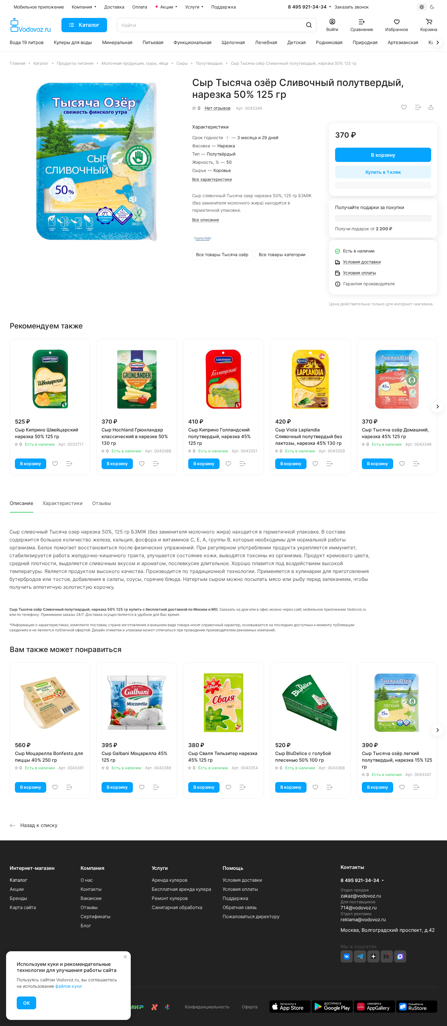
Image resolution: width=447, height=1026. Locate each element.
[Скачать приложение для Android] (332, 1006)
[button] (437, 406)
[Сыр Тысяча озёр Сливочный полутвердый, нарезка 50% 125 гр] (96, 161)
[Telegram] (360, 956)
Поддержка (235, 898)
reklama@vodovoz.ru (363, 919)
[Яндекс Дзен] (373, 956)
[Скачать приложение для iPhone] (289, 1006)
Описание (21, 503)
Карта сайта (23, 907)
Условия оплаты (240, 889)
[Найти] (309, 25)
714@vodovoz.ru (359, 908)
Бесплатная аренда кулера (181, 889)
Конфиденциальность (207, 1006)
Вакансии (91, 898)
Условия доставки (242, 880)
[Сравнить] (418, 107)
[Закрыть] (125, 956)
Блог (86, 925)
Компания (92, 868)
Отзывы (101, 503)
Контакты (91, 889)
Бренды (18, 898)
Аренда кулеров (169, 880)
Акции (17, 889)
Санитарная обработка (177, 907)
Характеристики (63, 503)
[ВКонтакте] (347, 956)
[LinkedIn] (400, 956)
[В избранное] (403, 107)
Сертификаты (95, 916)
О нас (87, 880)
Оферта (248, 1006)
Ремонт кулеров (170, 898)
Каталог (18, 880)
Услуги (160, 868)
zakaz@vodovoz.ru (361, 896)
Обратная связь (240, 907)
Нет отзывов (217, 108)
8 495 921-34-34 (307, 7)
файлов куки (68, 986)
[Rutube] (387, 956)
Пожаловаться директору (251, 916)
